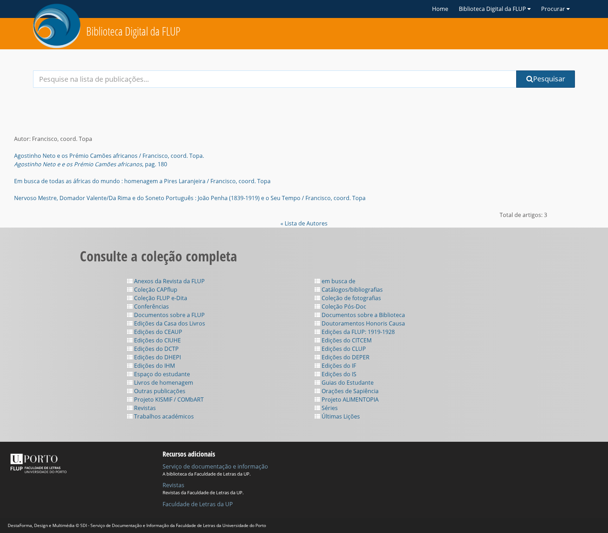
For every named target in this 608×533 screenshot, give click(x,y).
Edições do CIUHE (157, 340)
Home (440, 9)
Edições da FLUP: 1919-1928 (357, 332)
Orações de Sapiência (349, 391)
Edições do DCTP (156, 349)
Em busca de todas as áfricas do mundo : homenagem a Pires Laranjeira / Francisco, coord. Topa (142, 181)
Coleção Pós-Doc (343, 306)
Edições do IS (338, 374)
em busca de (337, 281)
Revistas (144, 408)
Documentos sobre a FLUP (169, 315)
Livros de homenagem (163, 382)
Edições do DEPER (344, 357)
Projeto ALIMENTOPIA (349, 399)
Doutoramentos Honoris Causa (362, 323)
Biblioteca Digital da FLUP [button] (493, 9)
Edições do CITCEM (346, 340)
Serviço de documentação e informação (215, 466)
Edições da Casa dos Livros (169, 323)
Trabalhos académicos (163, 416)
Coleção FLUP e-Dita (160, 298)
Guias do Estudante (347, 382)
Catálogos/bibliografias (351, 289)
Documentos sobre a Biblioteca (362, 315)
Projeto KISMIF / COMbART (168, 399)
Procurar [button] (553, 9)
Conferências (151, 306)
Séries (329, 408)
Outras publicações (159, 391)
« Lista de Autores (304, 223)
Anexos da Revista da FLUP (169, 281)
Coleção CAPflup (155, 289)
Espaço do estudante (161, 374)
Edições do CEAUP (157, 332)
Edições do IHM (154, 366)
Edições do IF (338, 366)
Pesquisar (549, 78)
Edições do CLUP (343, 349)
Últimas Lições (340, 416)
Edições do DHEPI (157, 357)
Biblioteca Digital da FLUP (133, 31)
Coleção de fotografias (350, 298)
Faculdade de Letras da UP (198, 504)
